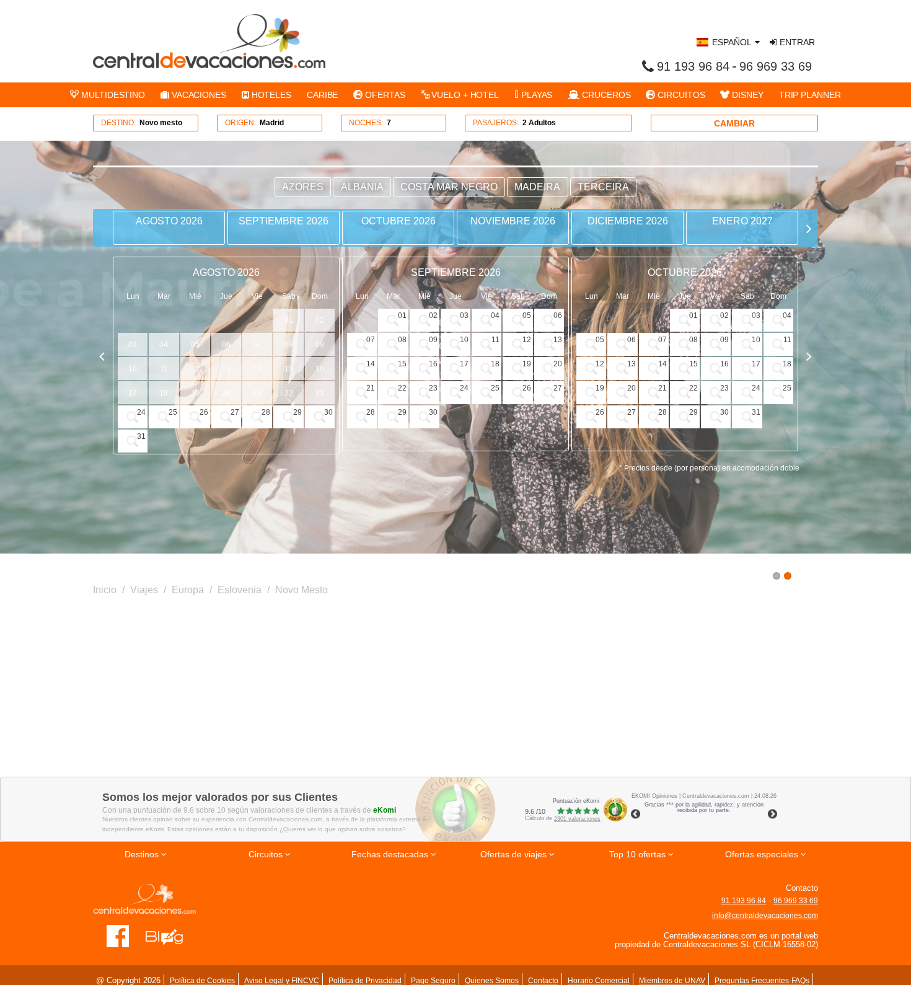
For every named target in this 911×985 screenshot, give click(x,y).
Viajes (144, 590)
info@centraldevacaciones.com (765, 915)
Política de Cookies (202, 980)
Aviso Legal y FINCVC (281, 980)
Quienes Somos (492, 980)
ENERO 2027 (742, 221)
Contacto (543, 980)
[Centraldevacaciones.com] (209, 41)
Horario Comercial (599, 980)
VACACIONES (197, 95)
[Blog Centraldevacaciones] (171, 935)
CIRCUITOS (680, 95)
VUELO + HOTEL (464, 95)
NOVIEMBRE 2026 (512, 221)
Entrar (796, 42)
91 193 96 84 (693, 66)
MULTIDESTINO (112, 95)
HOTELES (270, 95)
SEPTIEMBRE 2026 (283, 221)
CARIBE (322, 95)
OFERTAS (384, 95)
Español (732, 42)
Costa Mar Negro (449, 187)
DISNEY (746, 95)
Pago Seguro (433, 980)
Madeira (537, 187)
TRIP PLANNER (810, 95)
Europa (188, 590)
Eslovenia (240, 590)
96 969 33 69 (775, 66)
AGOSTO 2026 (169, 221)
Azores (302, 187)
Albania (362, 187)
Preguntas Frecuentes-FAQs (762, 980)
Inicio (105, 590)
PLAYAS (535, 95)
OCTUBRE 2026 (398, 221)
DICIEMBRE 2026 (628, 221)
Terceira (603, 187)
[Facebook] (118, 935)
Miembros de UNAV (672, 980)
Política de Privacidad (365, 980)
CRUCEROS (604, 95)
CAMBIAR (734, 123)
